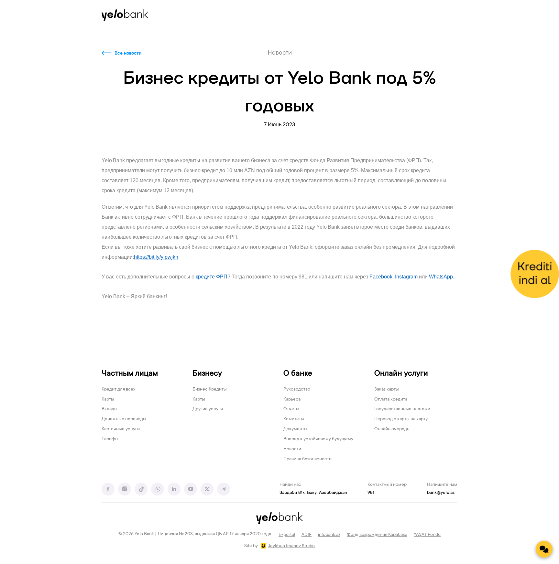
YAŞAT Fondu (427, 535)
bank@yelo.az (441, 493)
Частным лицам (130, 374)
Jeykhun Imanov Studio (291, 546)
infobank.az (329, 535)
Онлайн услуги (401, 374)
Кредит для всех (119, 389)
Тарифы (110, 439)
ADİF (306, 535)
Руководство (296, 389)
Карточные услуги (121, 429)
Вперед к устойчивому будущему (318, 439)
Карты (108, 399)
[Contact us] (544, 549)
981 (370, 493)
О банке (297, 374)
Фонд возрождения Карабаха (377, 535)
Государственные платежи (402, 409)
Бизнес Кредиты (209, 389)
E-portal (287, 535)
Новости (292, 449)
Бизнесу (207, 374)
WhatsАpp (441, 276)
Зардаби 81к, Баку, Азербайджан (313, 493)
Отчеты (291, 409)
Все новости (128, 53)
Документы (295, 429)
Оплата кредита (390, 399)
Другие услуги (207, 409)
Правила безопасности (307, 459)
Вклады (109, 409)
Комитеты (293, 419)
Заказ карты (386, 389)
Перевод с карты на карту (401, 419)
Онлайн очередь (391, 429)
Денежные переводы (124, 419)
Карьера (292, 399)
